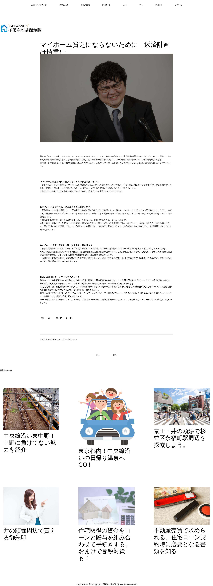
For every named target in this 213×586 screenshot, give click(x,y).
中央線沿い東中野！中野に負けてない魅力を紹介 (29, 442)
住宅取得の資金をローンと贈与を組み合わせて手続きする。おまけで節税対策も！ (104, 544)
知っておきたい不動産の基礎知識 (104, 584)
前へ (98, 355)
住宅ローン (72, 339)
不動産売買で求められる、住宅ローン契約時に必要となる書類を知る (180, 541)
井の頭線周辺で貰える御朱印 (29, 534)
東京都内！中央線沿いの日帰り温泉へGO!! (104, 457)
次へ (115, 355)
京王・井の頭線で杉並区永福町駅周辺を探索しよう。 (180, 438)
